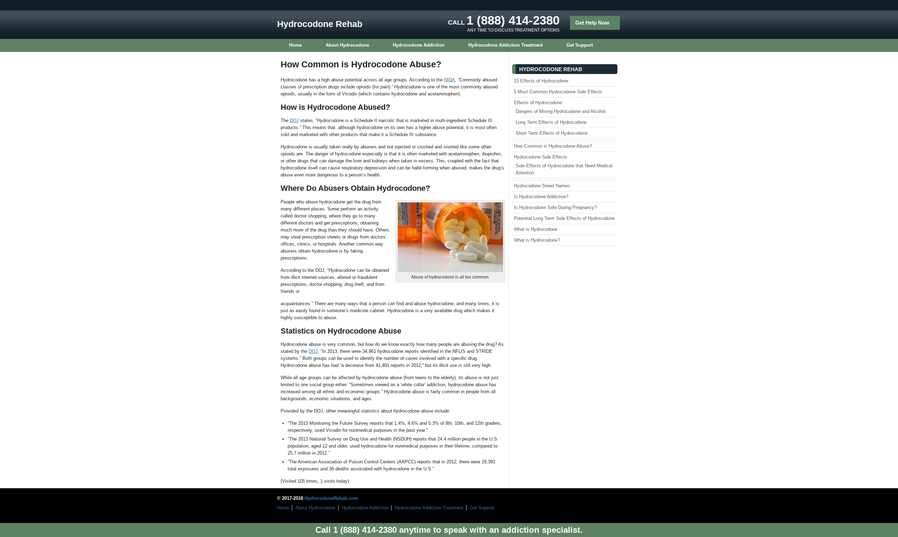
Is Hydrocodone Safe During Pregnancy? (555, 207)
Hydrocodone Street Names (542, 185)
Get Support (580, 45)
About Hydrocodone (347, 45)
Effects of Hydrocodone (538, 102)
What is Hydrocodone (535, 229)
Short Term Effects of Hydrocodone (552, 133)
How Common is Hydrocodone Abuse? (553, 146)
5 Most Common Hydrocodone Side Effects (558, 91)
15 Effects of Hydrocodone (541, 80)
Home (295, 45)
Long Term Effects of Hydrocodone (551, 122)
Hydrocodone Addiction (418, 45)
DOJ (294, 120)
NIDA (449, 79)
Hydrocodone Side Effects (540, 157)
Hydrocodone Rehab (319, 24)
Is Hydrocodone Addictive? (541, 196)
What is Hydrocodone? (537, 240)
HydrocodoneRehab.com (331, 498)
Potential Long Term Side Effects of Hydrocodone (564, 218)
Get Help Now (592, 23)
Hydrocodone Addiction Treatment (505, 45)
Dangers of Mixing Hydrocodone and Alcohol (560, 111)
